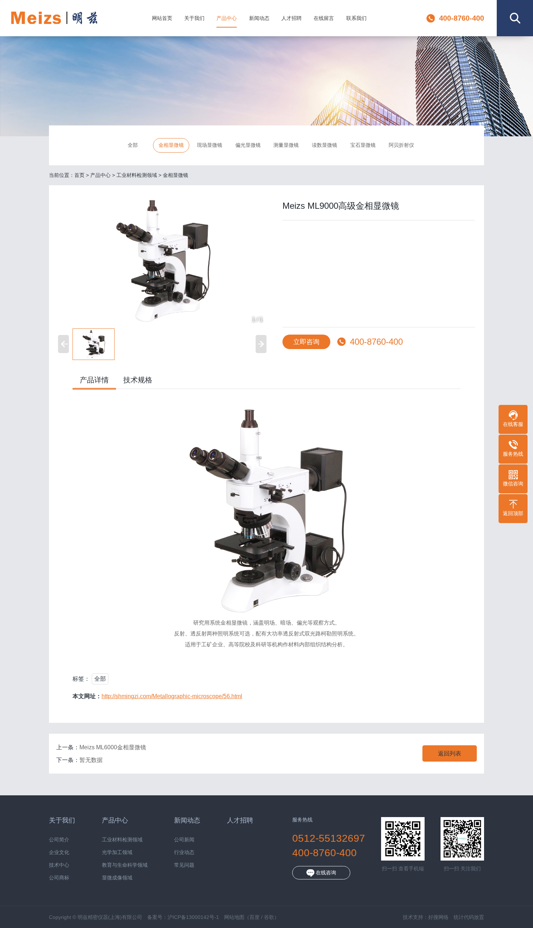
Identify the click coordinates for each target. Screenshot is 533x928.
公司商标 (59, 878)
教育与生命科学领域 (125, 865)
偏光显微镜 (248, 145)
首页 (79, 175)
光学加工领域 (117, 852)
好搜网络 (438, 917)
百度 (254, 917)
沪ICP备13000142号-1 (193, 917)
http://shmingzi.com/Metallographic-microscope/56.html (172, 696)
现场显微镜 (209, 145)
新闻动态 (259, 18)
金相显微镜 (171, 145)
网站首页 (162, 18)
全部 (133, 145)
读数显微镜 (324, 145)
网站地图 (234, 917)
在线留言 (324, 18)
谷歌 (269, 917)
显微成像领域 (117, 878)
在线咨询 (325, 872)
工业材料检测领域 (136, 175)
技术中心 (59, 865)
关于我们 (194, 18)
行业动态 (184, 852)
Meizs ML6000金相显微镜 (112, 747)
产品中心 (226, 18)
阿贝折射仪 (401, 145)
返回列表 (449, 753)
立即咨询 (306, 341)
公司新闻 (184, 839)
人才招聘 (291, 18)
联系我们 (356, 18)
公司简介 (59, 839)
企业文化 (59, 852)
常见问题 (184, 865)
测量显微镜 (286, 145)
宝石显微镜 (363, 145)
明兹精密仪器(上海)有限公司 (54, 18)
